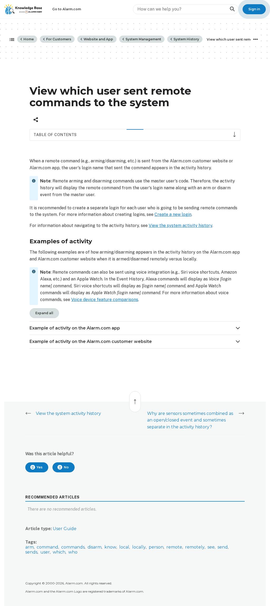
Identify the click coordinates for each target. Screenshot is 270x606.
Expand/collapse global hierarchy (10, 39)
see (211, 547)
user (45, 552)
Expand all (44, 313)
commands (73, 547)
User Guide (64, 528)
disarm (95, 547)
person (156, 547)
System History (186, 39)
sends (31, 552)
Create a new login (173, 214)
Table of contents (54, 134)
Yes (39, 467)
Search (232, 9)
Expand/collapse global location (255, 39)
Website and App (98, 39)
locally (139, 547)
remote (174, 547)
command (47, 547)
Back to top (135, 398)
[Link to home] (23, 9)
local (124, 547)
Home (28, 39)
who (73, 552)
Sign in (254, 9)
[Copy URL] (36, 120)
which (59, 552)
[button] (135, 328)
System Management (143, 39)
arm (29, 547)
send (223, 547)
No (66, 467)
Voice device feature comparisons (104, 299)
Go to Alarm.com (66, 9)
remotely (195, 547)
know (110, 547)
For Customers (58, 39)
